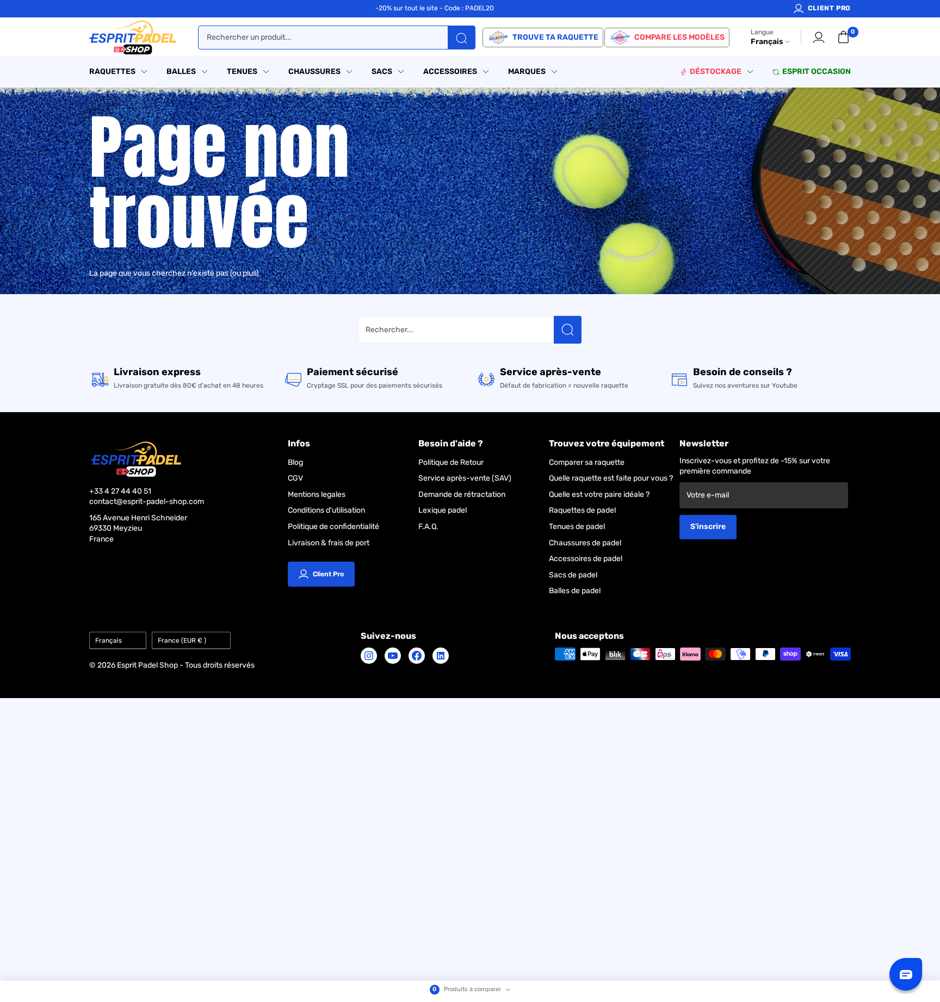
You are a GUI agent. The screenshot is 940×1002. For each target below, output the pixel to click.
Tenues (242, 71)
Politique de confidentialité (333, 526)
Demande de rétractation (461, 494)
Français (108, 640)
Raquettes (112, 71)
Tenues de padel (577, 526)
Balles (181, 71)
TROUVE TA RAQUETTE (555, 37)
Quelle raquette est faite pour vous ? (611, 478)
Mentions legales (316, 494)
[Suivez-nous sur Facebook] (417, 656)
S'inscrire (708, 526)
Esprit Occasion (816, 71)
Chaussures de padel (585, 542)
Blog (295, 462)
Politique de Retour (451, 462)
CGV (295, 478)
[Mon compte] (819, 37)
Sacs (382, 71)
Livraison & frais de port (328, 542)
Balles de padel (575, 590)
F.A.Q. (428, 526)
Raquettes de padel (582, 510)
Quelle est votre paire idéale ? (599, 494)
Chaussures (314, 71)
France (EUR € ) (182, 640)
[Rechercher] (461, 37)
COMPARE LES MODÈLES (679, 37)
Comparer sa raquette (586, 462)
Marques (527, 71)
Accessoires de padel (585, 558)
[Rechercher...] (568, 330)
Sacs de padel (573, 575)
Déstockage (715, 71)
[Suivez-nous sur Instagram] (369, 656)
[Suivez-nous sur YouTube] (393, 656)
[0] (843, 37)
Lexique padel (442, 510)
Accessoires (450, 71)
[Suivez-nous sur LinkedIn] (440, 656)
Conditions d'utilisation (326, 510)
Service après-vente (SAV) (464, 478)
